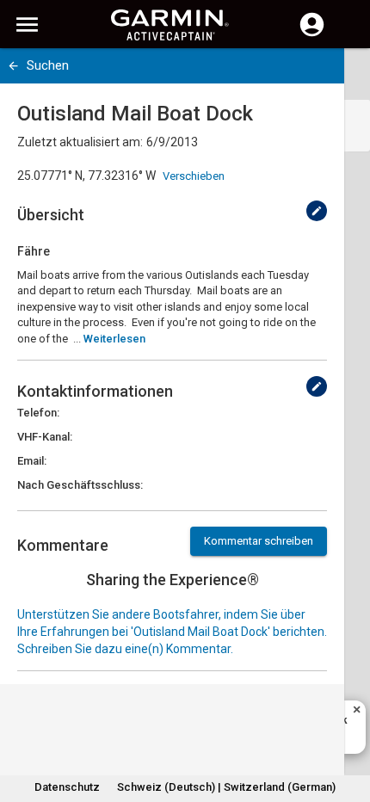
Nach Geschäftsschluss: (80, 484)
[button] (348, 724)
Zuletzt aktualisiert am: (80, 142)
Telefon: (38, 412)
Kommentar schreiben (258, 540)
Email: (31, 460)
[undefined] (316, 210)
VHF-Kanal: (44, 436)
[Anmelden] (312, 34)
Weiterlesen (114, 338)
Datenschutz (67, 786)
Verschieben (194, 176)
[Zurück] (13, 65)
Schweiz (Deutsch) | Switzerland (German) (226, 786)
